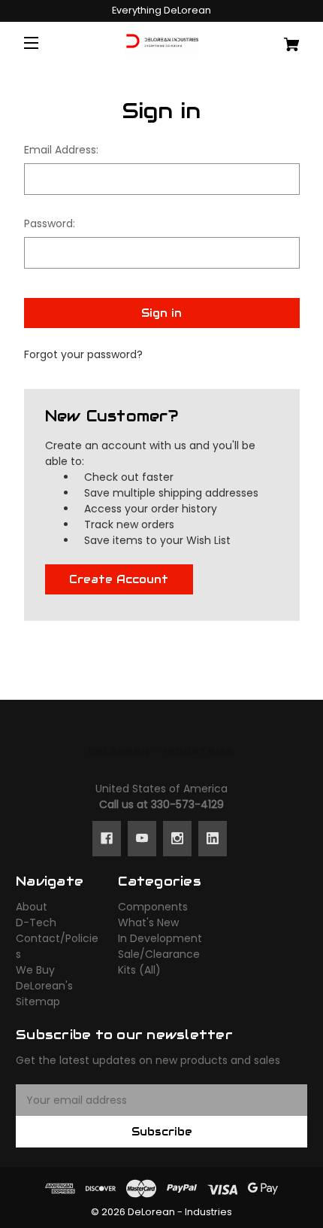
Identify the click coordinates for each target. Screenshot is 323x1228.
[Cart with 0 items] (283, 39)
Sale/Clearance (159, 954)
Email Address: (61, 149)
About (31, 906)
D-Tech (36, 922)
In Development (160, 938)
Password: (49, 223)
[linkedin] (213, 838)
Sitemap (38, 1001)
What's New (148, 922)
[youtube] (142, 838)
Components (153, 906)
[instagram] (177, 838)
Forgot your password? (83, 354)
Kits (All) (139, 969)
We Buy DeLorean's (44, 977)
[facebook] (107, 838)
